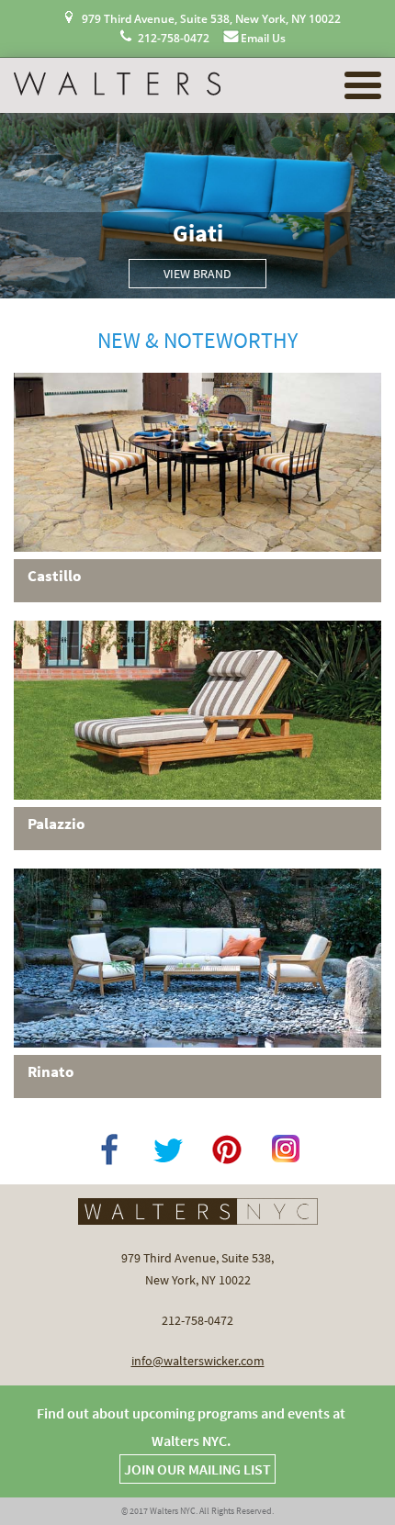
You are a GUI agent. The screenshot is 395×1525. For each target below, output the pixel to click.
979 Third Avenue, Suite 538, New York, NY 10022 (211, 19)
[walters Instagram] (285, 1148)
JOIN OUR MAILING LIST (197, 1469)
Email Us (263, 38)
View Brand (197, 273)
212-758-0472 (173, 38)
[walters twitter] (168, 1148)
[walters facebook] (109, 1148)
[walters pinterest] (227, 1148)
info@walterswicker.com (198, 1360)
